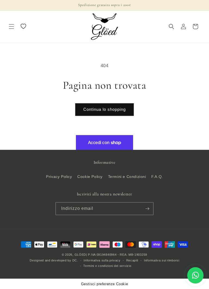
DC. (75, 260)
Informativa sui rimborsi (161, 260)
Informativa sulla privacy (102, 260)
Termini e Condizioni (127, 176)
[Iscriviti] (147, 208)
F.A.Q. (157, 176)
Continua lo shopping (104, 109)
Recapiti (132, 260)
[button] (11, 26)
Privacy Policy (59, 176)
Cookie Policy (90, 176)
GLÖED (80, 254)
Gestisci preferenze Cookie (104, 284)
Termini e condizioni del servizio (107, 265)
